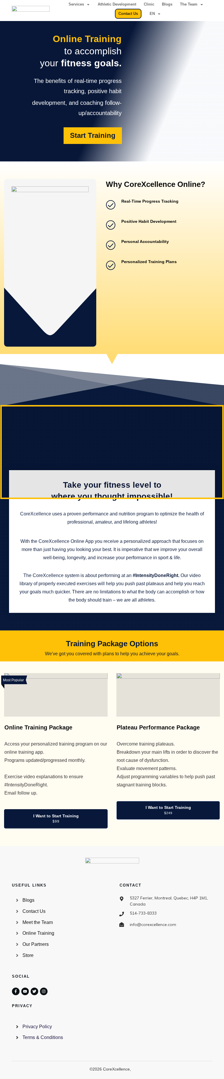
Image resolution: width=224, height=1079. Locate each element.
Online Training (38, 933)
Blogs (28, 900)
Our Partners (35, 944)
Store (28, 955)
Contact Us (34, 911)
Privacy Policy (37, 1026)
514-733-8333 (143, 913)
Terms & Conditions (42, 1037)
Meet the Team (37, 922)
